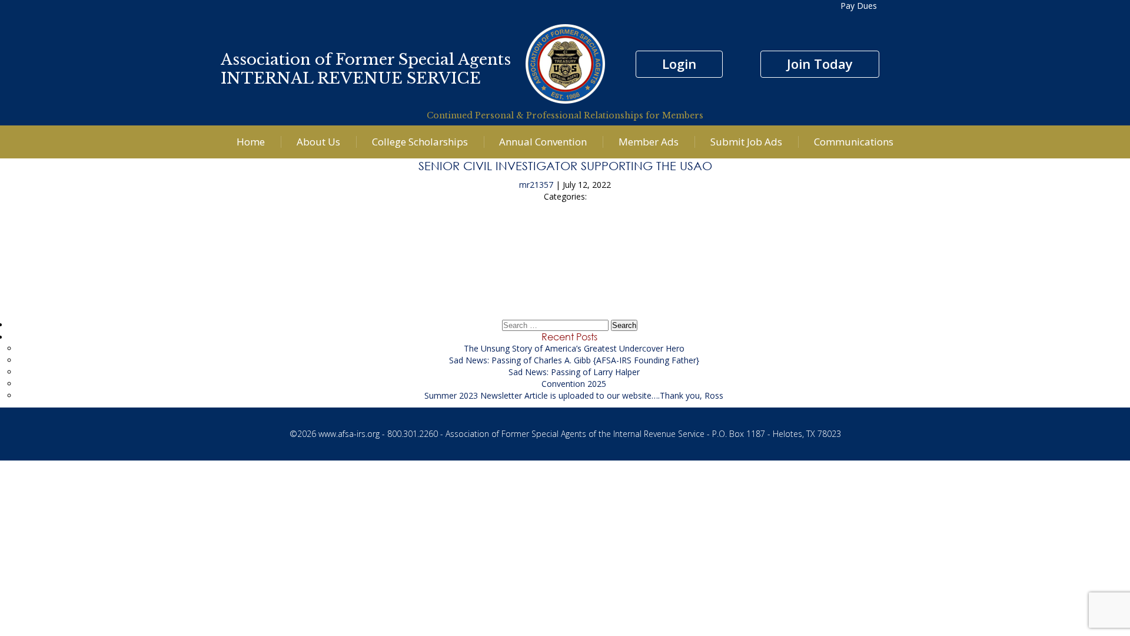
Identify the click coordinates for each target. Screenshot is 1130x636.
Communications (853, 141)
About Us (318, 141)
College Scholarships (420, 141)
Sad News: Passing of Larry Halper (574, 371)
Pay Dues (858, 5)
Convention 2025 (573, 383)
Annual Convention (543, 141)
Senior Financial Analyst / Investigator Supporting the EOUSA (565, 240)
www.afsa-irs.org (349, 433)
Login (679, 63)
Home (251, 141)
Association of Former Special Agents (366, 59)
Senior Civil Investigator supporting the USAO (565, 165)
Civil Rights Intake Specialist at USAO (565, 273)
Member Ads (649, 141)
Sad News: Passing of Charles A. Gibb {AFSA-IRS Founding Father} (574, 360)
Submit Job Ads (746, 141)
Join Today (820, 63)
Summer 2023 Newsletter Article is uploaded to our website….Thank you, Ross (573, 395)
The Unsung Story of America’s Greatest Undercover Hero (574, 348)
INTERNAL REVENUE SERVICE (351, 78)
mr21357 (536, 184)
